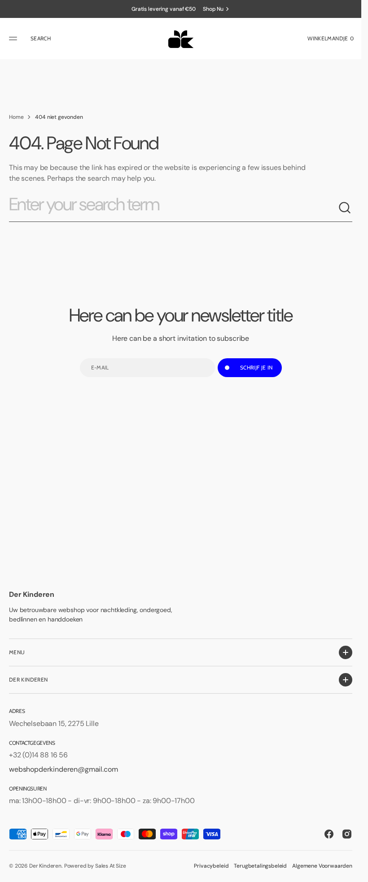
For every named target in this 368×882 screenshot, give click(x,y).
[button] (14, 38)
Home (16, 117)
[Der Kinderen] (180, 38)
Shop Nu (213, 9)
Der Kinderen (45, 865)
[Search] (345, 208)
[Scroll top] (350, 871)
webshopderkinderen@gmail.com (63, 769)
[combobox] (173, 208)
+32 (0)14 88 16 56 (38, 755)
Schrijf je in (256, 367)
